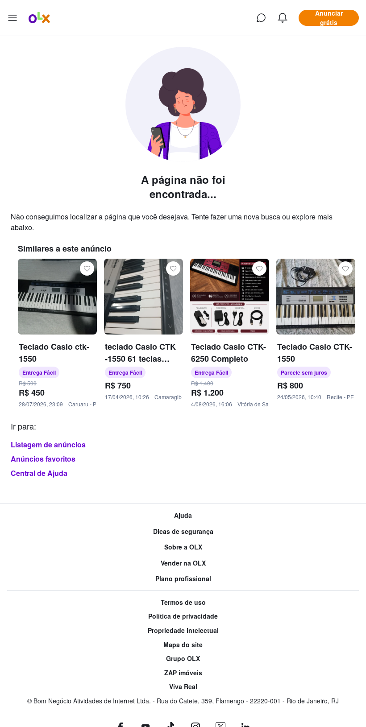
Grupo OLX (183, 658)
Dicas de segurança (183, 531)
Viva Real (183, 686)
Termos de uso (183, 602)
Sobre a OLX (183, 547)
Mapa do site (183, 644)
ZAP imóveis (183, 673)
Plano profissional (183, 578)
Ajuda (183, 515)
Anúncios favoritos (43, 459)
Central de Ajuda (39, 473)
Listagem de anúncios (48, 444)
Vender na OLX (183, 563)
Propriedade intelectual (183, 630)
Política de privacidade (183, 616)
